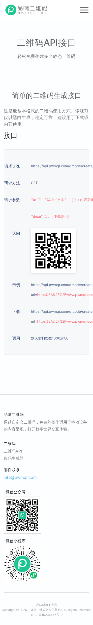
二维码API (13, 451)
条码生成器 (14, 458)
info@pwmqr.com (20, 477)
